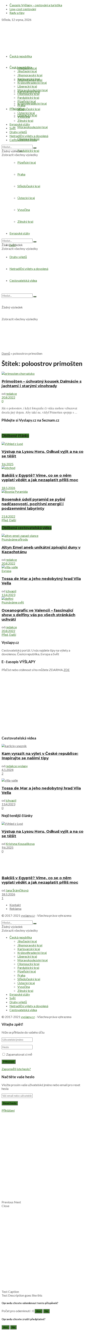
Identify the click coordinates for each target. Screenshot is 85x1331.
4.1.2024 (7, 770)
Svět (12, 128)
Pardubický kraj (28, 150)
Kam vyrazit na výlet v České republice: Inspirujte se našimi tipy (40, 755)
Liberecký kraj (27, 86)
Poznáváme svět (13, 602)
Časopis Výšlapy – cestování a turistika (35, 5)
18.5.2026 (8, 488)
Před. (5, 520)
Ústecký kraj (26, 113)
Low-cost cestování (22, 9)
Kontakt (15, 905)
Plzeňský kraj (26, 101)
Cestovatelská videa (23, 140)
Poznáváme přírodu (15, 539)
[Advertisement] (42, 306)
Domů (6, 353)
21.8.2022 (8, 516)
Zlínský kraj (25, 120)
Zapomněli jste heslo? (16, 1069)
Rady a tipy (17, 13)
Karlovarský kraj (28, 79)
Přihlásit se (16, 109)
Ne (46, 1311)
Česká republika (20, 56)
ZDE (66, 670)
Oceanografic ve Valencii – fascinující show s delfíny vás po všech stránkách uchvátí (38, 615)
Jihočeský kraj (27, 71)
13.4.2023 (8, 595)
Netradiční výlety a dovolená (28, 136)
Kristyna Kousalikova (20, 843)
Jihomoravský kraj (29, 75)
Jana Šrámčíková (17, 890)
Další (12, 520)
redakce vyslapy (17, 766)
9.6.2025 (7, 464)
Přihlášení (8, 1110)
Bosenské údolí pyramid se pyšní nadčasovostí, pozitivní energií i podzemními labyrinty (33, 504)
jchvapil (11, 591)
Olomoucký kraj (28, 94)
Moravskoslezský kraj (32, 127)
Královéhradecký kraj (32, 103)
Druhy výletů (18, 257)
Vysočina (23, 116)
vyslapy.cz (28, 915)
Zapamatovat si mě (19, 1054)
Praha (21, 105)
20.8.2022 (8, 397)
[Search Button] (34, 148)
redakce (11, 393)
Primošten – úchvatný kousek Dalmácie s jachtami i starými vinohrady (41, 383)
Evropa (6, 571)
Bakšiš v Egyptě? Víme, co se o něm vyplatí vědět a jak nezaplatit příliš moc (40, 477)
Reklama (15, 908)
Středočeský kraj (28, 109)
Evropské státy (19, 124)
